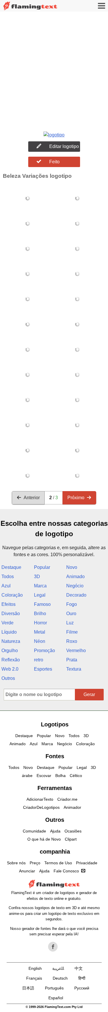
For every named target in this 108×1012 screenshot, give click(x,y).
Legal (40, 595)
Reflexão (10, 659)
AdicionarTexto (39, 799)
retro (38, 659)
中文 (79, 968)
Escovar (44, 775)
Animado (75, 576)
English (35, 968)
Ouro (71, 613)
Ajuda (55, 831)
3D (37, 576)
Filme (72, 632)
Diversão (10, 613)
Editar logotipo (64, 146)
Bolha (60, 775)
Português (54, 988)
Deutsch (60, 978)
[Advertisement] (54, 68)
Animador (72, 807)
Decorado (76, 595)
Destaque (11, 567)
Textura (73, 669)
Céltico (76, 775)
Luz (70, 622)
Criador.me (67, 799)
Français (34, 978)
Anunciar (27, 871)
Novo (71, 567)
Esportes (43, 669)
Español (55, 998)
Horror (40, 622)
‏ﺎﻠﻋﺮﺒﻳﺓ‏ (58, 968)
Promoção (44, 650)
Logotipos (55, 724)
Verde (7, 622)
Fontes (55, 756)
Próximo (75, 497)
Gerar (89, 694)
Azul (6, 585)
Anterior (32, 497)
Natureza (10, 641)
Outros (8, 678)
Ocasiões (73, 831)
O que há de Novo (44, 839)
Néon (39, 641)
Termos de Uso (58, 863)
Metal (39, 632)
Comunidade (34, 831)
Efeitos (8, 604)
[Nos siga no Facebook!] (53, 947)
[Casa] (30, 6)
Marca (40, 585)
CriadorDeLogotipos (41, 807)
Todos (7, 576)
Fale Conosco (66, 871)
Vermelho (76, 650)
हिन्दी (81, 978)
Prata (71, 659)
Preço (35, 863)
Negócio (75, 585)
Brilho (40, 613)
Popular (42, 567)
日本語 (28, 988)
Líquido (9, 632)
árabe (27, 775)
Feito (54, 161)
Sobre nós (16, 863)
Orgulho (9, 650)
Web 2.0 (9, 669)
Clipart (71, 839)
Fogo (71, 604)
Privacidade (86, 863)
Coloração (12, 595)
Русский (81, 988)
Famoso (42, 604)
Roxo (71, 641)
